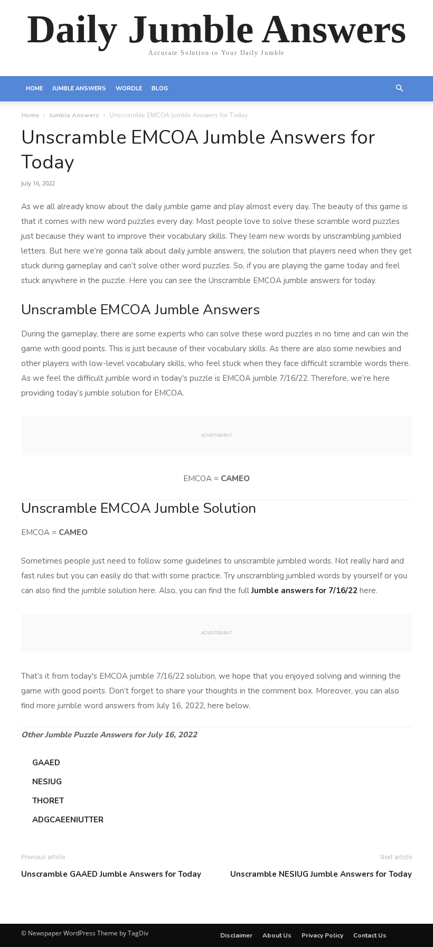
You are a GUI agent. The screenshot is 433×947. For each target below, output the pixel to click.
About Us (276, 935)
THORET (48, 800)
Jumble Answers (79, 88)
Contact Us (370, 935)
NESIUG (47, 781)
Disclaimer (236, 935)
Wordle (129, 88)
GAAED (46, 762)
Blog (160, 88)
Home (34, 88)
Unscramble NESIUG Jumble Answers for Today (321, 874)
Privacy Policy (322, 935)
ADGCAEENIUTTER (67, 819)
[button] (399, 88)
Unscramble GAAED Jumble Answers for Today (111, 874)
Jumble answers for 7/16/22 (304, 590)
